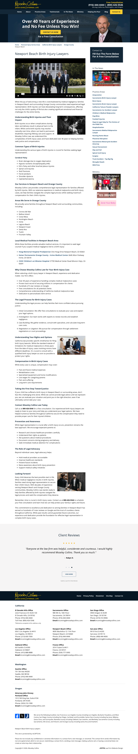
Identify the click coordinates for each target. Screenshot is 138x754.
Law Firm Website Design (111, 748)
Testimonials (54, 12)
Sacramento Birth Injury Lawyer (104, 98)
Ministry (80, 12)
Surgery (95, 156)
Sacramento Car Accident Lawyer (104, 110)
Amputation (97, 95)
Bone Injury (96, 101)
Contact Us (116, 12)
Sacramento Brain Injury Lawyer (104, 104)
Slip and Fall (97, 150)
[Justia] (27, 716)
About (28, 12)
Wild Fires (96, 165)
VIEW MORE (69, 574)
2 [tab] (69, 567)
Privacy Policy (88, 596)
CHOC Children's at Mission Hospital (34, 261)
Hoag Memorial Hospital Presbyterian (35, 252)
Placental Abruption (100, 139)
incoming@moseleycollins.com (70, 620)
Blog (106, 12)
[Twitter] (22, 716)
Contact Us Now (50, 32)
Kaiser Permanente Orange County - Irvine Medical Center (43, 255)
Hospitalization (98, 127)
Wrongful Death (98, 162)
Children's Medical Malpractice (103, 113)
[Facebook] (17, 716)
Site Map (109, 596)
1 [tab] (66, 567)
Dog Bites (96, 116)
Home (19, 12)
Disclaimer (100, 596)
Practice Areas (40, 12)
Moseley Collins (33, 748)
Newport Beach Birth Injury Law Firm (28, 5)
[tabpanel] (69, 550)
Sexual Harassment (99, 147)
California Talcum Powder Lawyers (105, 107)
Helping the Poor (94, 12)
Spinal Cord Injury (99, 153)
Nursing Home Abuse (100, 136)
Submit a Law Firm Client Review (69, 581)
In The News (68, 12)
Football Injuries (98, 119)
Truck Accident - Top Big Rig (102, 159)
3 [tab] (71, 567)
